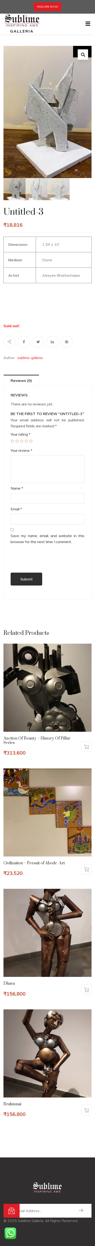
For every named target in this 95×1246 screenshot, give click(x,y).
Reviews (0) (21, 380)
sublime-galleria (30, 357)
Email (16, 509)
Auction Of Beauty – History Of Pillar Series (36, 740)
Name (17, 488)
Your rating (20, 434)
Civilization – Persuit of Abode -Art (34, 863)
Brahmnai (12, 1104)
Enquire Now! (47, 6)
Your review (21, 450)
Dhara (9, 983)
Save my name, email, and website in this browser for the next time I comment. (47, 538)
